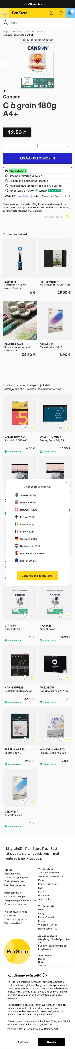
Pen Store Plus (12, 892)
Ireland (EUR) (27, 524)
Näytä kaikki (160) (48, 928)
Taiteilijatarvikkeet (48, 872)
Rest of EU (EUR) (29, 560)
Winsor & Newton (48, 924)
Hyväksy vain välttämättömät (42, 1029)
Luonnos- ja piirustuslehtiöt (18, 35)
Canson (12, 97)
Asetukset (23, 1042)
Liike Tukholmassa (14, 885)
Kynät (41, 880)
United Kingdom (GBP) (32, 553)
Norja (41, 962)
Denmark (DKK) (28, 509)
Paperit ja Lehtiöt (12, 31)
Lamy (41, 913)
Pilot (40, 909)
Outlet (42, 891)
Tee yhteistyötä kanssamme (20, 900)
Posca (41, 921)
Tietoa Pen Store (14, 881)
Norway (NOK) (28, 502)
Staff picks (44, 899)
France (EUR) (27, 531)
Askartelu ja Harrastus (50, 876)
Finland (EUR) (27, 517)
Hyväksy (51, 1042)
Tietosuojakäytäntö (15, 919)
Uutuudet (43, 895)
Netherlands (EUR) (30, 546)
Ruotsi (41, 958)
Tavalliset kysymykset (16, 877)
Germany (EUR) (28, 538)
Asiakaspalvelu (12, 873)
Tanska (42, 965)
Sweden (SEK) (28, 495)
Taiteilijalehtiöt (35, 31)
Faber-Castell (46, 917)
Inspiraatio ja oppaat (15, 896)
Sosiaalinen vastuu (15, 904)
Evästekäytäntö (13, 923)
